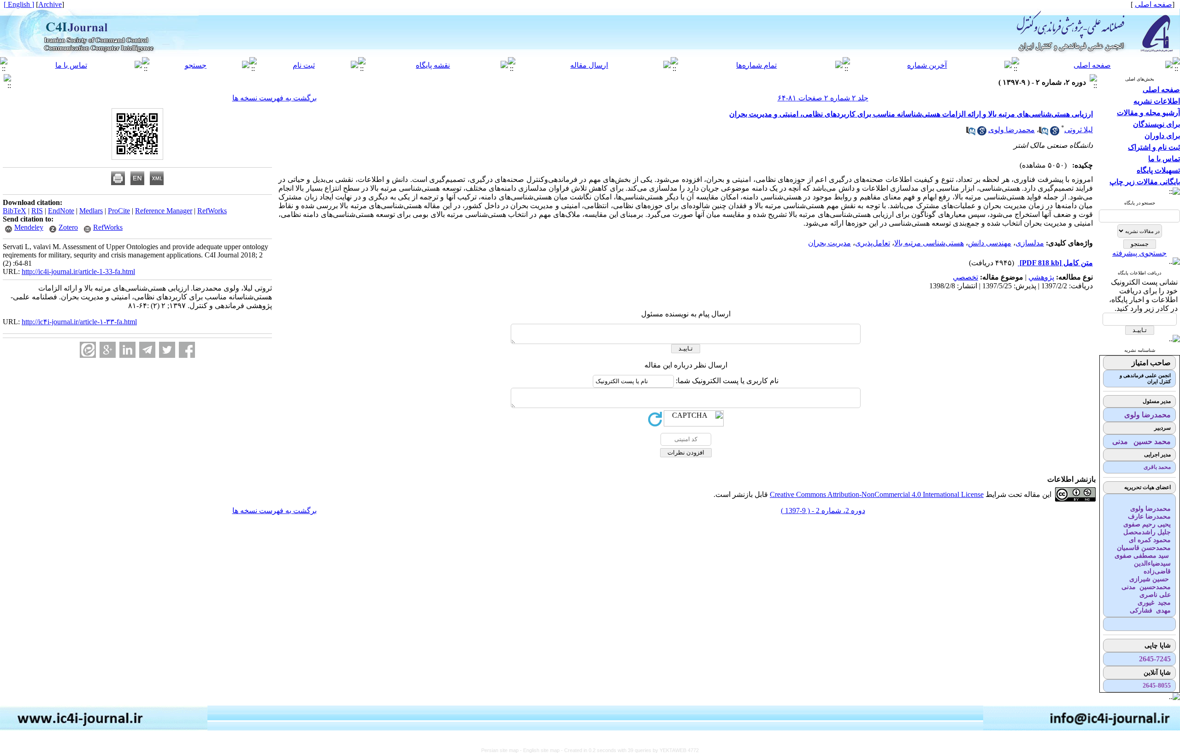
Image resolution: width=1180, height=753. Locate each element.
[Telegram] (147, 350)
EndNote (61, 211)
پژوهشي (1041, 277)
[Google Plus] (108, 350)
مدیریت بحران (829, 243)
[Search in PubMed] (1043, 133)
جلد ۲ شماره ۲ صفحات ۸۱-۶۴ (823, 98)
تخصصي (965, 277)
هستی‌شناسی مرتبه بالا (929, 243)
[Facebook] (187, 350)
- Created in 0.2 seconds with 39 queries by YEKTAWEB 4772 (630, 750)
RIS (37, 211)
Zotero (68, 227)
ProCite (119, 211)
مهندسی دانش (989, 243)
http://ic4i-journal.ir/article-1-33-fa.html (78, 271)
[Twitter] (167, 350)
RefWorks (212, 211)
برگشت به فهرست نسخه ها (274, 98)
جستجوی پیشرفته (1139, 253)
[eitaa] (88, 350)
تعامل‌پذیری (872, 243)
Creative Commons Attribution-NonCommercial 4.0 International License (877, 494)
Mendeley (28, 227)
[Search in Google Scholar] (1054, 133)
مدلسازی (1029, 243)
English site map (542, 750)
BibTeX (14, 211)
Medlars (91, 211)
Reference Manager (163, 211)
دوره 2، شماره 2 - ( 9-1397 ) (823, 510)
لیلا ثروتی (1078, 130)
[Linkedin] (127, 350)
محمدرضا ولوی (1011, 130)
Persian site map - (502, 750)
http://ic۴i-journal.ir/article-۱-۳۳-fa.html (79, 322)
